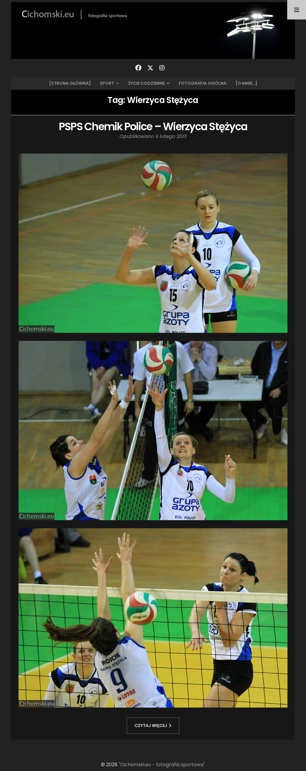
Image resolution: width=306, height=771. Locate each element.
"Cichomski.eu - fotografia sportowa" (162, 764)
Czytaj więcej (150, 725)
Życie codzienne (146, 83)
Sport (107, 83)
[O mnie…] (246, 83)
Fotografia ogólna (203, 83)
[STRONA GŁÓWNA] (70, 83)
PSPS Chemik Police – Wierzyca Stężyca (153, 126)
